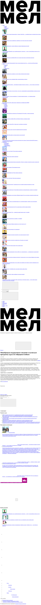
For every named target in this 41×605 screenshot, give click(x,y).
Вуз (5, 67)
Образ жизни (4, 103)
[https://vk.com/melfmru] (9, 549)
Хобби (5, 107)
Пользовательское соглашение (7, 600)
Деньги (5, 26)
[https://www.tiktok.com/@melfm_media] (9, 557)
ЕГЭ (5, 66)
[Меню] (10, 296)
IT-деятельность (14, 594)
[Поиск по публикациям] (10, 286)
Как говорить (6, 143)
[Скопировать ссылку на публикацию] (23, 346)
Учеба (3, 302)
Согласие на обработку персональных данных (11, 601)
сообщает (38, 360)
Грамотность (4, 142)
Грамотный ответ (7, 145)
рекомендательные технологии (21, 603)
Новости (1, 350)
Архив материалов (15, 596)
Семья (3, 25)
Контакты (10, 585)
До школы (6, 64)
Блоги (3, 246)
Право (5, 27)
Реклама (9, 587)
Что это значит (6, 144)
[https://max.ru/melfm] (9, 580)
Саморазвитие (6, 68)
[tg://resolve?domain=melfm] (9, 534)
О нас (8, 583)
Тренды (5, 104)
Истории (5, 105)
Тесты (3, 304)
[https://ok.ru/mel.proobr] (9, 572)
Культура (5, 106)
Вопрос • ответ (5, 213)
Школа (5, 65)
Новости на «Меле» (3, 394)
